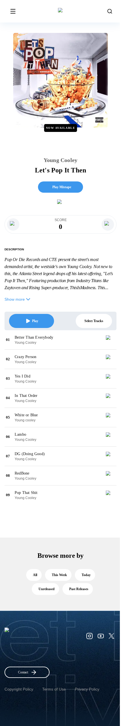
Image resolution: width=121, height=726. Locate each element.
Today (86, 575)
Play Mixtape (61, 187)
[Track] (110, 340)
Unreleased (47, 589)
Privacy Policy (87, 689)
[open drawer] (13, 11)
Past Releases (78, 589)
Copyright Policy (19, 689)
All (35, 575)
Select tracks (93, 321)
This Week (59, 575)
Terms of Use (54, 689)
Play (35, 321)
